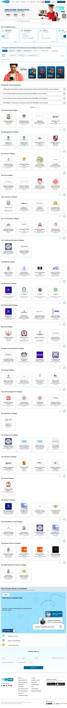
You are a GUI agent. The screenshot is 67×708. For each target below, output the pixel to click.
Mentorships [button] (32, 1)
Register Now (33, 667)
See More (15, 41)
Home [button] (13, 1)
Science (45, 30)
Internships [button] (23, 1)
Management (27, 30)
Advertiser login (35, 680)
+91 (19, 658)
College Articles (35, 684)
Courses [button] (17, 1)
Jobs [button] (28, 1)
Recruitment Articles (23, 688)
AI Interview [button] (39, 1)
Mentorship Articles (36, 691)
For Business (61, 1)
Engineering (8, 30)
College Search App (23, 695)
